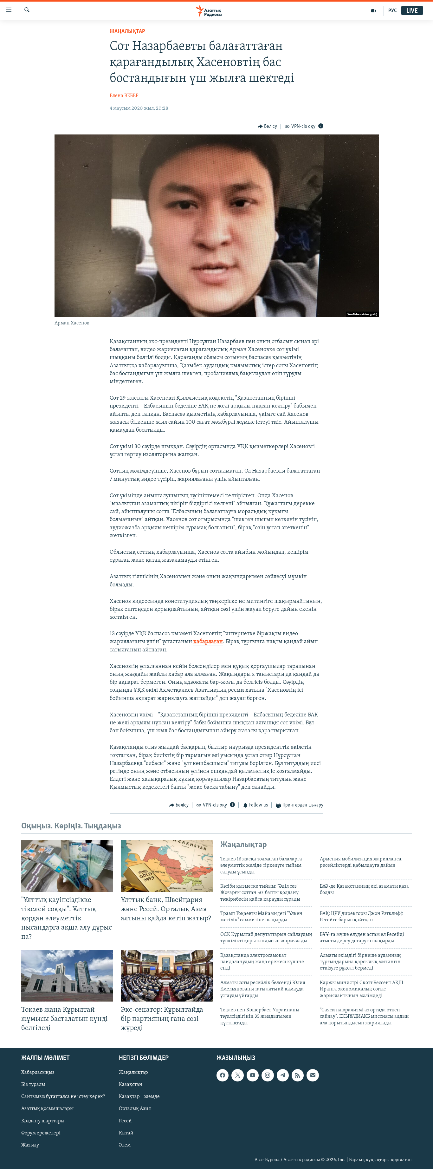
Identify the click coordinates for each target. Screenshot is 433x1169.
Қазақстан (130, 1084)
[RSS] (298, 1075)
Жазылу (30, 1145)
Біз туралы (33, 1084)
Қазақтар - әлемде (139, 1097)
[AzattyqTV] (374, 11)
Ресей (125, 1121)
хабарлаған (208, 642)
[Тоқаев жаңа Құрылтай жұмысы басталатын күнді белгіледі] (67, 976)
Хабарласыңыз (38, 1072)
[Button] (267, 126)
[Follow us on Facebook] (223, 1075)
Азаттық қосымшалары (47, 1109)
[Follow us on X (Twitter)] (237, 1075)
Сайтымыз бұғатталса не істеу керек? (63, 1097)
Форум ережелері (41, 1133)
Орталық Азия (135, 1109)
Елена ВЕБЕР (124, 95)
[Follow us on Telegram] (283, 1075)
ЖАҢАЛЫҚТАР (127, 32)
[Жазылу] (313, 1075)
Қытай (126, 1133)
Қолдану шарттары (42, 1121)
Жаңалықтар (133, 1072)
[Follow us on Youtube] (253, 1075)
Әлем (125, 1145)
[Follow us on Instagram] (268, 1075)
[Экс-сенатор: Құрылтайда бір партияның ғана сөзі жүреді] (167, 976)
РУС (392, 10)
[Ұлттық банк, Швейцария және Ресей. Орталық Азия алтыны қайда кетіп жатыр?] (167, 866)
